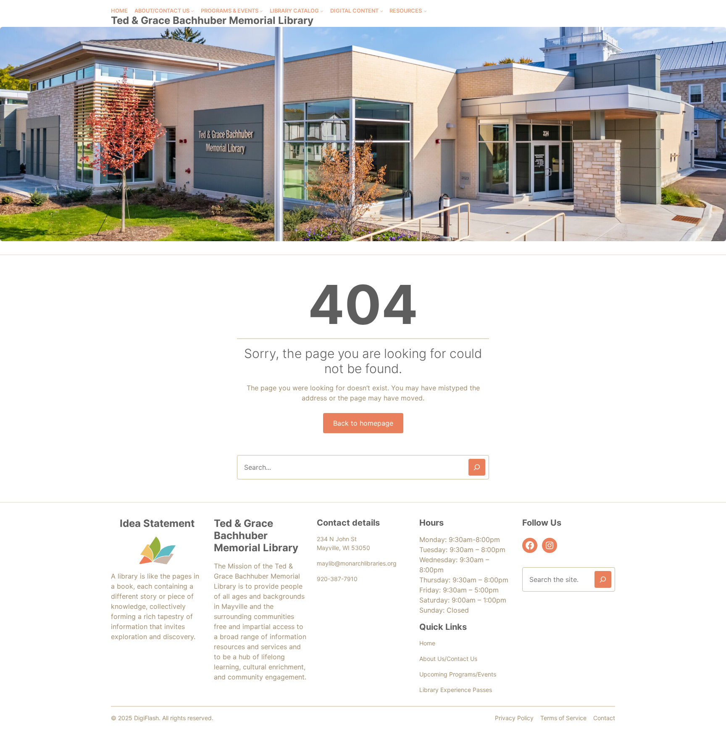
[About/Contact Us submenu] (192, 11)
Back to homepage (363, 423)
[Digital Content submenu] (381, 11)
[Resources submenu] (425, 11)
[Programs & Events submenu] (261, 11)
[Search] (476, 467)
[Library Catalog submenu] (322, 11)
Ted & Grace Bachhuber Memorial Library (212, 20)
